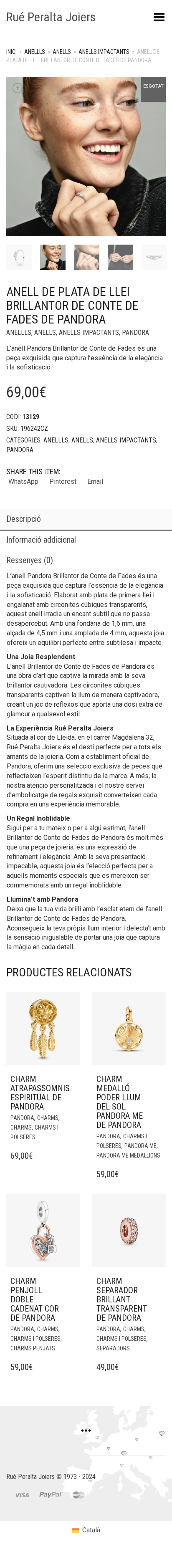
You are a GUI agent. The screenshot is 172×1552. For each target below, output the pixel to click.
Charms (47, 1118)
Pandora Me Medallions (128, 1155)
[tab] (86, 520)
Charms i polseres (35, 1338)
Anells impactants (103, 51)
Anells (62, 51)
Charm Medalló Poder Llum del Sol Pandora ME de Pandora (119, 1102)
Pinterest (62, 481)
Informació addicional (41, 540)
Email (95, 481)
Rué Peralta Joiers (51, 17)
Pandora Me (140, 1146)
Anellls (34, 51)
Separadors (113, 1348)
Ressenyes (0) (29, 560)
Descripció (23, 519)
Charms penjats (32, 1348)
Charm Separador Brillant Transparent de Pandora (121, 1299)
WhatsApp (23, 481)
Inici (11, 51)
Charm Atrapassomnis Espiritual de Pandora (40, 1093)
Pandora (135, 332)
